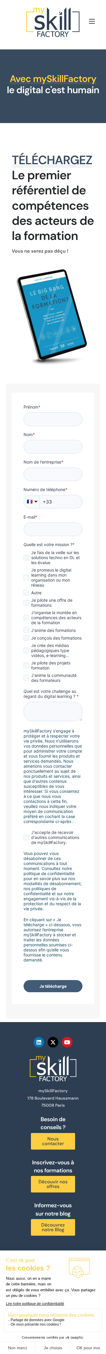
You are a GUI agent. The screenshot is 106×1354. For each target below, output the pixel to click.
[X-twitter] (53, 1042)
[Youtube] (67, 1042)
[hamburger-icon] (92, 21)
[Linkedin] (39, 1042)
